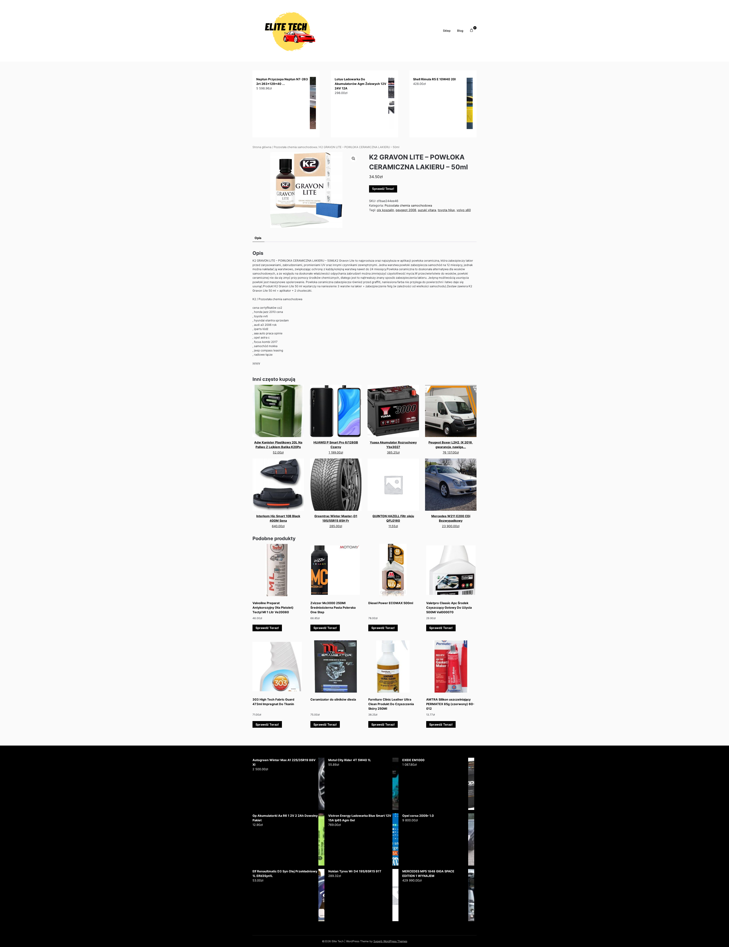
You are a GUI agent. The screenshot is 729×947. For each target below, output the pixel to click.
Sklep (446, 30)
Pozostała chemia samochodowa (295, 147)
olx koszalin (385, 210)
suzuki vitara (427, 210)
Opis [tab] (258, 238)
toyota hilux (446, 210)
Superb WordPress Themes (390, 941)
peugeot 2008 (406, 210)
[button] (353, 158)
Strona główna (261, 147)
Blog (460, 30)
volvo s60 (464, 210)
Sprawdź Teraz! (383, 188)
